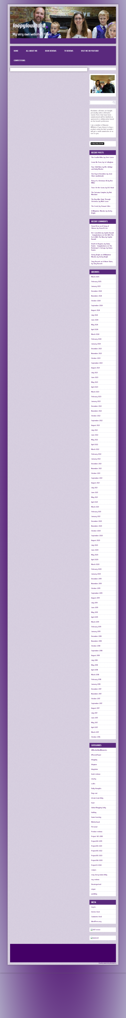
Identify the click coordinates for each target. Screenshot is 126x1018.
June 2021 (94, 492)
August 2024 (95, 310)
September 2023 (96, 363)
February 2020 (96, 569)
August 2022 (95, 425)
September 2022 (96, 421)
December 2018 (96, 636)
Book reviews (50, 51)
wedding (94, 894)
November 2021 (96, 468)
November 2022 (96, 411)
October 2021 (95, 473)
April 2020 (94, 560)
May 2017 (94, 723)
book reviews (95, 774)
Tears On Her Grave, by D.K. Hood (102, 188)
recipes (93, 870)
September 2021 (96, 478)
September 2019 (96, 593)
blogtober (94, 769)
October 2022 (95, 416)
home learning (96, 817)
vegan (93, 889)
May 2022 (94, 440)
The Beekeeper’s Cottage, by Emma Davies (101, 248)
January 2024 (96, 344)
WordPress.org (96, 921)
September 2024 (96, 305)
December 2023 (96, 349)
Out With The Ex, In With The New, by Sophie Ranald (102, 237)
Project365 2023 (96, 856)
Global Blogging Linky (98, 808)
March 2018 (95, 675)
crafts (93, 784)
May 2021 (94, 497)
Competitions (19, 60)
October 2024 (95, 301)
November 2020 (96, 526)
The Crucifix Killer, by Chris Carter (102, 157)
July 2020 (94, 545)
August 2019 (95, 598)
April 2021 (94, 502)
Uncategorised (96, 884)
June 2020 (94, 550)
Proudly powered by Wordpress (107, 963)
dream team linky (97, 798)
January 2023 (96, 401)
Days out (94, 793)
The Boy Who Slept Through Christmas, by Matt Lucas (100, 200)
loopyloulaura (29, 25)
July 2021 (94, 488)
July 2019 (94, 603)
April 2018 (94, 670)
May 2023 (94, 382)
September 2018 (96, 651)
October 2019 (95, 588)
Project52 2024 (96, 865)
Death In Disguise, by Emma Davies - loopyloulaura (100, 245)
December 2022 (96, 406)
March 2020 (95, 564)
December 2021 (96, 464)
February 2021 (96, 512)
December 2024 (96, 291)
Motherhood (95, 822)
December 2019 (96, 579)
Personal (94, 827)
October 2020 (96, 531)
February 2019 (96, 627)
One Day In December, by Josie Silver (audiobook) (101, 175)
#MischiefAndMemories (99, 750)
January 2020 (96, 574)
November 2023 (96, 353)
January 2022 (96, 459)
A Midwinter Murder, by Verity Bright (101, 212)
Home (16, 51)
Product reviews (96, 832)
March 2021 (95, 507)
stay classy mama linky (99, 875)
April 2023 (94, 387)
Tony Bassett (95, 261)
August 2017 (95, 708)
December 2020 (96, 521)
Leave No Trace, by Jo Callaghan (102, 162)
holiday (93, 812)
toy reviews (95, 879)
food (92, 803)
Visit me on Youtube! (90, 51)
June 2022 (94, 435)
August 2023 (95, 368)
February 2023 (96, 397)
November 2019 (96, 584)
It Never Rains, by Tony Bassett (102, 262)
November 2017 (96, 694)
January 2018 (95, 684)
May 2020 (94, 555)
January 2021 (95, 516)
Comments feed (96, 917)
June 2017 (94, 718)
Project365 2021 (96, 846)
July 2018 (94, 660)
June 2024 (94, 320)
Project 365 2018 (97, 836)
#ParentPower (96, 755)
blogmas (94, 764)
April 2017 (94, 727)
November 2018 (96, 641)
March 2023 (95, 392)
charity (93, 779)
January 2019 (95, 631)
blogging (94, 760)
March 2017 (95, 732)
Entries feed (95, 912)
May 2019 (94, 612)
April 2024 (94, 329)
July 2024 (94, 315)
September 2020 (97, 536)
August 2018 (95, 655)
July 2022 (94, 430)
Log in (93, 907)
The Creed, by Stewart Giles (100, 206)
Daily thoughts (96, 788)
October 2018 (95, 646)
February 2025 (96, 281)
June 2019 (94, 607)
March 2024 (95, 334)
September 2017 (96, 703)
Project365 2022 (96, 851)
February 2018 (96, 679)
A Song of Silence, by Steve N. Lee (100, 227)
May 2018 (94, 665)
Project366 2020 (96, 860)
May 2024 (94, 325)
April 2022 (94, 444)
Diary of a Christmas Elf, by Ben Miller (102, 182)
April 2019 (94, 617)
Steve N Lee (95, 226)
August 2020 (95, 540)
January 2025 (96, 286)
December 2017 (96, 689)
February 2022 (96, 454)
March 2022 (95, 449)
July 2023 (94, 373)
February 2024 (96, 339)
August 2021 (95, 483)
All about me (31, 51)
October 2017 (95, 699)
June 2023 (94, 377)
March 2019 (95, 622)
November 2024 (96, 296)
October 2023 (95, 358)
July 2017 (94, 713)
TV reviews (68, 51)
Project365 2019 (96, 841)
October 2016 (95, 737)
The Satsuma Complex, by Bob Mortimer (101, 193)
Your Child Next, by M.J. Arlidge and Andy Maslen (101, 168)
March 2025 (95, 277)
